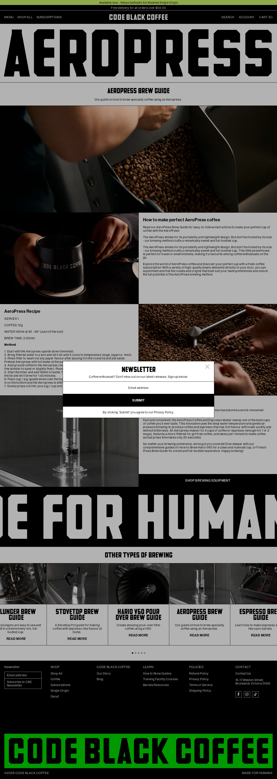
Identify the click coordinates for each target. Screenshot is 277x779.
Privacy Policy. (164, 412)
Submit (138, 400)
